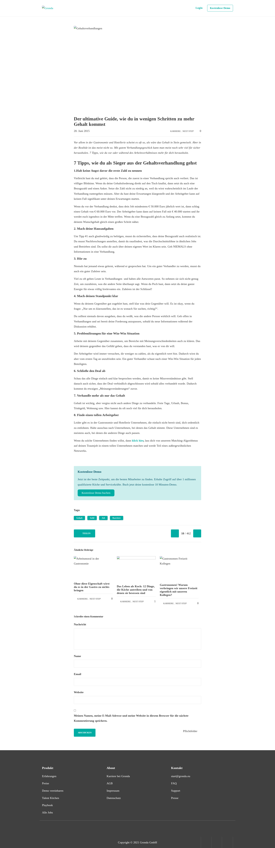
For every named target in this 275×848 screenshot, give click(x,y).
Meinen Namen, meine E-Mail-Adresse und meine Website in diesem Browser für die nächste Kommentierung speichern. (131, 718)
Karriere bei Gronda (118, 776)
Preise (45, 783)
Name (78, 656)
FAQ (174, 783)
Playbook (47, 805)
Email (78, 674)
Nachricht (80, 624)
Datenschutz (114, 798)
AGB (110, 783)
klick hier (137, 440)
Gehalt (79, 518)
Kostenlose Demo (220, 8)
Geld (92, 518)
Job (103, 518)
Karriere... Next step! (182, 131)
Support (175, 790)
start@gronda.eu (180, 776)
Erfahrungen (49, 776)
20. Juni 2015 (82, 131)
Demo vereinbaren (52, 790)
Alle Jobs (47, 812)
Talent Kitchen (50, 798)
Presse (174, 798)
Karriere (117, 518)
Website (79, 692)
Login (199, 7)
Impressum (113, 790)
